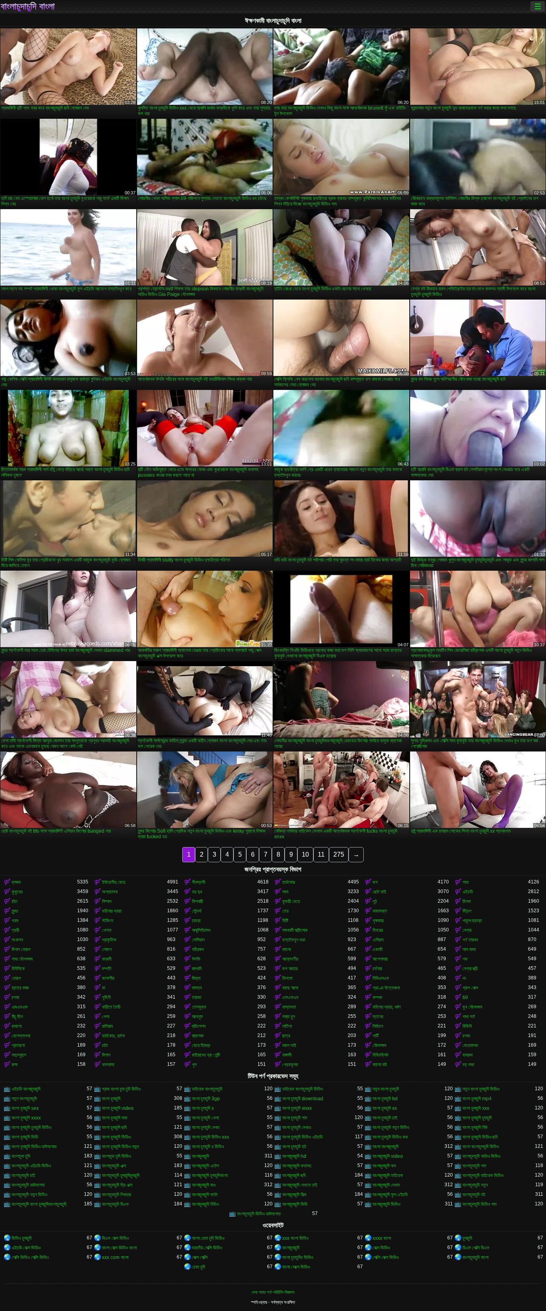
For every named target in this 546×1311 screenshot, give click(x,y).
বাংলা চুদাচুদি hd (385, 1098)
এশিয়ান (378, 940)
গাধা (465, 882)
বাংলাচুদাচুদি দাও (203, 1185)
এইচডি (467, 892)
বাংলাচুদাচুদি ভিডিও (386, 1204)
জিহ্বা (196, 978)
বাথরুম (467, 1055)
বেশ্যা (466, 930)
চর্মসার (377, 968)
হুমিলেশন (198, 1026)
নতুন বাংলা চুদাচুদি (386, 1089)
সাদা (285, 892)
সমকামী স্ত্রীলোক (295, 930)
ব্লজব (16, 882)
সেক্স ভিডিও (381, 1248)
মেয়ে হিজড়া (201, 1045)
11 (321, 854)
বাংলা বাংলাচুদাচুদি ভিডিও (480, 1146)
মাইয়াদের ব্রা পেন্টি (206, 1055)
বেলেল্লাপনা (21, 1036)
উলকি (196, 959)
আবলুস (197, 1016)
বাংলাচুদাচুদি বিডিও (205, 1204)
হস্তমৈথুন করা (293, 940)
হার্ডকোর (288, 882)
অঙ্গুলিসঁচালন (201, 930)
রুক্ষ (15, 1064)
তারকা (196, 997)
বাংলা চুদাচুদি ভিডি (25, 1137)
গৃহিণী (106, 997)
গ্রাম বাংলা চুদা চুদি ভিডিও (121, 1089)
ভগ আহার (290, 968)
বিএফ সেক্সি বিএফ (475, 1248)
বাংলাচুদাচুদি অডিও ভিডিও (481, 1156)
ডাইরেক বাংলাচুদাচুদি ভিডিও (302, 1089)
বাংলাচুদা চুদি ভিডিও (116, 1156)
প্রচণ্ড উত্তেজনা (386, 988)
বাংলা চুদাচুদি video (118, 1108)
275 (338, 854)
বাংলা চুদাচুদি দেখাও (296, 1127)
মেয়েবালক (470, 1045)
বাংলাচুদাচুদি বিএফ (115, 1204)
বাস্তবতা (289, 1007)
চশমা (15, 997)
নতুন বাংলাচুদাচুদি (24, 1098)
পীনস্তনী (198, 882)
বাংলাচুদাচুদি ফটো (204, 1194)
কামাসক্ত (380, 911)
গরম (15, 920)
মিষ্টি (285, 920)
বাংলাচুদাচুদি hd (294, 1156)
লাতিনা (287, 1026)
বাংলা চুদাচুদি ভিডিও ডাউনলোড (34, 1146)
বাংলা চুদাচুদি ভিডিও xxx (210, 1137)
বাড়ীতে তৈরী (111, 1007)
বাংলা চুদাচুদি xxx (475, 1108)
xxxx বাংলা (382, 1238)
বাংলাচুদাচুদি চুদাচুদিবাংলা (209, 1175)
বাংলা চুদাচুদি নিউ (474, 1127)
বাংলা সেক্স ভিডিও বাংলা (119, 1248)
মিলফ (466, 901)
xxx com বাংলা (115, 1257)
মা (103, 988)
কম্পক (377, 997)
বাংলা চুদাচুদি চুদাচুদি (477, 1118)
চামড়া (196, 920)
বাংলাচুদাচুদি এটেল (205, 1166)
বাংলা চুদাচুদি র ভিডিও (208, 1146)
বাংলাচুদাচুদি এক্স (114, 1166)
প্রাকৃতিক (109, 940)
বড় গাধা (468, 1064)
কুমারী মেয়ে (291, 901)
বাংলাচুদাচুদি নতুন (475, 1185)
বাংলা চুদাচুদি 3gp (206, 1098)
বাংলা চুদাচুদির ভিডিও (297, 1257)
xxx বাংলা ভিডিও (295, 1238)
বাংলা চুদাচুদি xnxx (297, 1108)
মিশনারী (197, 901)
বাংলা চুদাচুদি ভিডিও (116, 1137)
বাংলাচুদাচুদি (200, 1156)
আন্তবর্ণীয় (290, 959)
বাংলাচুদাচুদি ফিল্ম (294, 1194)
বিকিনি (467, 1026)
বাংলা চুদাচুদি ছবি (114, 1127)
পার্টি (376, 1036)
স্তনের (378, 1016)
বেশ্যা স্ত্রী (470, 968)
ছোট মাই (379, 892)
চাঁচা (14, 901)
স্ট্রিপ (466, 911)
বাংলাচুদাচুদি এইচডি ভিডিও (31, 1166)
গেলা (105, 1016)
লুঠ (375, 901)
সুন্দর (15, 911)
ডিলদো (287, 978)
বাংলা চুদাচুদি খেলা (205, 1118)
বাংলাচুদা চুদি (21, 1156)
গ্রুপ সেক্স (470, 988)
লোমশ (107, 949)
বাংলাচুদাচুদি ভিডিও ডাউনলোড (259, 1214)
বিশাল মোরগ (21, 949)
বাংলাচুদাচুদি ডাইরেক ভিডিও (482, 1175)
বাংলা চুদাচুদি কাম (115, 1118)
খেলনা (106, 930)
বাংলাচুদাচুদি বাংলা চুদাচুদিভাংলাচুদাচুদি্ (39, 1204)
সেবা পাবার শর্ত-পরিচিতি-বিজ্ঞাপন (273, 1292)
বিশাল (106, 1055)
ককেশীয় (108, 978)
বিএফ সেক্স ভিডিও (115, 1238)
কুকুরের (17, 892)
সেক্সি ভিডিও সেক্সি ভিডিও (30, 1257)
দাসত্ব (197, 988)
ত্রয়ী (15, 930)
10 (305, 854)
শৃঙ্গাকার (378, 920)
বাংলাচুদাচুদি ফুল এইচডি (390, 1194)
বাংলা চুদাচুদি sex (25, 1108)
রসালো (17, 1026)
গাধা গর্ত (468, 1016)
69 (465, 997)
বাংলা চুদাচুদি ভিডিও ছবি (480, 1137)
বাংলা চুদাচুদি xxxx (26, 1118)
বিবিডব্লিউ (380, 1055)
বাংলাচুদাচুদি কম (384, 1166)
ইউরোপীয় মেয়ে (113, 882)
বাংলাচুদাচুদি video (388, 1156)
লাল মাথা (469, 949)
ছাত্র (286, 1036)
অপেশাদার (380, 959)
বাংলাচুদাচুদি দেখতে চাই (299, 1185)
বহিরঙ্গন (197, 949)
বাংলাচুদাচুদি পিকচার (116, 1194)
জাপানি (196, 968)
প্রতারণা (18, 1045)
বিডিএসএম (381, 978)
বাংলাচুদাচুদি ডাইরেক (388, 1175)
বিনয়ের (378, 930)
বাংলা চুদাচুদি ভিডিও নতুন (120, 1146)
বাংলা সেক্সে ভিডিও (296, 1267)
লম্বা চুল (288, 1016)
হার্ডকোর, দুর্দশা (113, 1036)
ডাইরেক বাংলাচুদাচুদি (207, 1089)
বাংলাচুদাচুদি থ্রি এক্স (117, 1185)
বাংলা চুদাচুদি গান (294, 1118)
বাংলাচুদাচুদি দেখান (386, 1185)
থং (464, 978)
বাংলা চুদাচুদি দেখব (205, 1127)
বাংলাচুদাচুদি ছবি (294, 1175)
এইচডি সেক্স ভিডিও (26, 1248)
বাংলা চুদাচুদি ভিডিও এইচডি (302, 1137)
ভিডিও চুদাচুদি (22, 1238)
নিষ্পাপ (107, 901)
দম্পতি (107, 968)
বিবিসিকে (18, 968)
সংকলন (17, 940)
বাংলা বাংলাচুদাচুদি (386, 1146)
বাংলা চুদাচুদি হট (294, 1146)
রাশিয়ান (107, 1026)
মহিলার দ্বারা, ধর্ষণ (387, 1007)
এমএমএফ (20, 1007)
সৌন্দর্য (196, 911)
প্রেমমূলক (290, 1064)
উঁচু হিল (17, 1016)
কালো (286, 949)
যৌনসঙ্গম (380, 1045)
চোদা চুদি (198, 1267)
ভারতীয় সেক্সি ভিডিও (207, 1248)
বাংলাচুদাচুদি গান (474, 1166)
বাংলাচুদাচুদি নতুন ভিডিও (29, 1194)
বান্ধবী (107, 959)
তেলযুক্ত (199, 1007)
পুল (194, 1064)
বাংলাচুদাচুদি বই (473, 1194)
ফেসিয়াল (198, 940)
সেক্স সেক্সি (199, 1257)
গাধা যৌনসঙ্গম (22, 959)
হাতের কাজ (20, 988)
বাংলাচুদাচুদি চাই (23, 1175)
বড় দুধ (197, 892)
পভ (465, 959)
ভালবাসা (108, 1064)
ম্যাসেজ (197, 1036)
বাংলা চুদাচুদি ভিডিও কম (390, 1137)
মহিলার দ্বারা (112, 911)
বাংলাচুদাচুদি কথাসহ (296, 1166)
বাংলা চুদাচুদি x (203, 1108)
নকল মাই (289, 1045)
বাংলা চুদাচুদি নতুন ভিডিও (391, 1127)
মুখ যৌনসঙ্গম (472, 1007)
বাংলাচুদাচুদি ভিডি (294, 1204)
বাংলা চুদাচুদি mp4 (477, 1098)
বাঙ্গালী (286, 1055)
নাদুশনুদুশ (19, 1055)
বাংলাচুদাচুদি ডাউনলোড (28, 1185)
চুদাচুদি (467, 1238)
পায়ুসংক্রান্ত (472, 920)
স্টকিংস (107, 920)
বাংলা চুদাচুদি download (302, 1098)
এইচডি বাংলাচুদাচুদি (26, 1089)
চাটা (105, 1045)
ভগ (375, 882)
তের (285, 911)
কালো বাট (380, 1064)
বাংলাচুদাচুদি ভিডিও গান (479, 1204)
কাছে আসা (290, 988)
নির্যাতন (378, 1026)
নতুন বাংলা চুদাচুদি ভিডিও (480, 1089)
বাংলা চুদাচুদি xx (385, 1108)
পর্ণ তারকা (470, 940)
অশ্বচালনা (110, 892)
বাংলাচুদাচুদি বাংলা (28, 6)
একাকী (378, 949)
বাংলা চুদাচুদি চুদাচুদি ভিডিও (31, 1127)
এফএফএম (290, 997)
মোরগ (16, 978)
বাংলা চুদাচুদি (111, 1098)
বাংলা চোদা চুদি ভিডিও (208, 1238)
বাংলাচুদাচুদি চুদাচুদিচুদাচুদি (120, 1175)
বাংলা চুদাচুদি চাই (385, 1118)
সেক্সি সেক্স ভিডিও (386, 1257)
